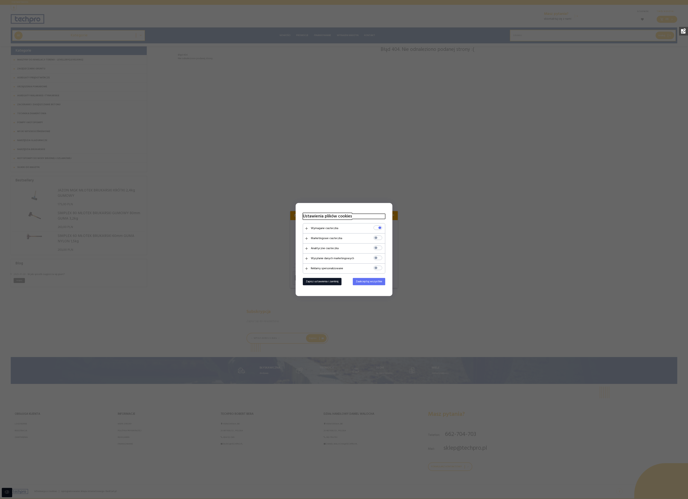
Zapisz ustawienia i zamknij (322, 281)
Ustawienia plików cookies (327, 216)
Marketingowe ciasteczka (326, 238)
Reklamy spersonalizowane (327, 268)
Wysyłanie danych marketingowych (332, 258)
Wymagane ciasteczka (324, 228)
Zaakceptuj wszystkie (369, 281)
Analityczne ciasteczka (325, 248)
